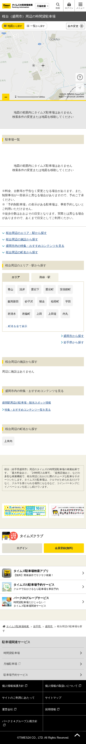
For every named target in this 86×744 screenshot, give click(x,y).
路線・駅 (44, 277)
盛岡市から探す (73, 336)
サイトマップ (53, 697)
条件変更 (75, 26)
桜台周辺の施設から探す (22, 239)
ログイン (22, 548)
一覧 (37, 25)
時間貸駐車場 (12, 653)
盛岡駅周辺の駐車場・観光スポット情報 (26, 402)
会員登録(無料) (64, 548)
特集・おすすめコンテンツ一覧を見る (28, 409)
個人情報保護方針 (13, 685)
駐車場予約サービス (16, 674)
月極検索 (41, 6)
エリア (16, 277)
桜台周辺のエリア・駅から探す (26, 233)
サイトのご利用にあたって (18, 697)
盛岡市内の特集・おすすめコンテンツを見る (35, 245)
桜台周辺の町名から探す (22, 252)
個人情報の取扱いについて (61, 685)
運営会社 (7, 709)
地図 (15, 25)
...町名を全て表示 (16, 326)
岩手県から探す (73, 342)
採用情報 (50, 709)
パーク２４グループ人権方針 (19, 721)
